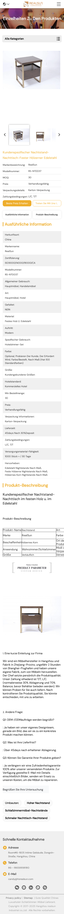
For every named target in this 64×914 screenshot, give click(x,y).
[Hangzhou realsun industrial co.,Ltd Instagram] (24, 888)
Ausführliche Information (17, 214)
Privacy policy (13, 897)
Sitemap (28, 897)
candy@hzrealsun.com (20, 879)
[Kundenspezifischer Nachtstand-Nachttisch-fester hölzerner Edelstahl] (31, 86)
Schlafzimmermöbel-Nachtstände (26, 810)
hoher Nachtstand (38, 803)
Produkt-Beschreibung (47, 214)
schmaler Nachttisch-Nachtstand (26, 818)
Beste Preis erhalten (17, 203)
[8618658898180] (37, 888)
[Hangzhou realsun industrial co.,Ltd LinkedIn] (31, 888)
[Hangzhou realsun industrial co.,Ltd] (33, 4)
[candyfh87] (44, 888)
